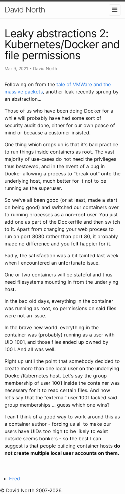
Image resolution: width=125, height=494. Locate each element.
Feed (14, 478)
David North (25, 9)
